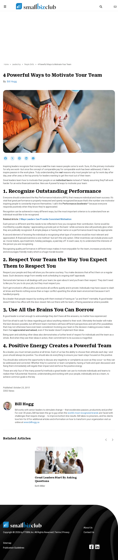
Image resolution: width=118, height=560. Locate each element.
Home (6, 64)
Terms (58, 532)
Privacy (65, 532)
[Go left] (106, 440)
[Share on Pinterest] (20, 160)
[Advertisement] (59, 38)
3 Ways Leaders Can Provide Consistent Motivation (45, 219)
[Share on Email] (34, 160)
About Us (88, 527)
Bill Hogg (12, 81)
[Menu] (4, 6)
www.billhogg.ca (31, 422)
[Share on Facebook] (6, 160)
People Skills (29, 64)
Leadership (16, 64)
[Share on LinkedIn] (27, 160)
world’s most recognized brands (83, 413)
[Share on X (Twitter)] (13, 160)
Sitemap (7, 543)
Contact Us (89, 532)
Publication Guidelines (13, 548)
